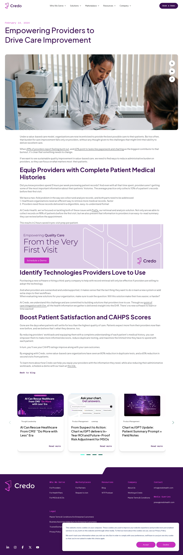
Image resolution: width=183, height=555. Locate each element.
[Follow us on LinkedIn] (7, 547)
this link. (71, 365)
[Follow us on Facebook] (22, 547)
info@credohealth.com (163, 488)
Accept (146, 545)
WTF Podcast (107, 493)
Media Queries (162, 497)
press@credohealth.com (164, 502)
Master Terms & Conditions (139, 498)
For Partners (81, 488)
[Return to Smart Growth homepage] (13, 6)
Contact (158, 482)
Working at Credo (135, 493)
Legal (53, 511)
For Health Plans (56, 493)
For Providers (55, 488)
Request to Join (82, 493)
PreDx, (95, 210)
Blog (104, 488)
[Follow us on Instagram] (15, 547)
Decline (166, 545)
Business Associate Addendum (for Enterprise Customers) (73, 522)
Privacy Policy (55, 532)
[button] (83, 454)
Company (132, 482)
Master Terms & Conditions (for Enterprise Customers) (72, 517)
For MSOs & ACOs (57, 498)
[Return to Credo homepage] (20, 485)
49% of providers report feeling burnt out (47, 149)
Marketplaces (83, 482)
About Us (131, 488)
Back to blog (27, 372)
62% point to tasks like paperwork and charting (99, 149)
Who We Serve (57, 482)
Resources (107, 482)
